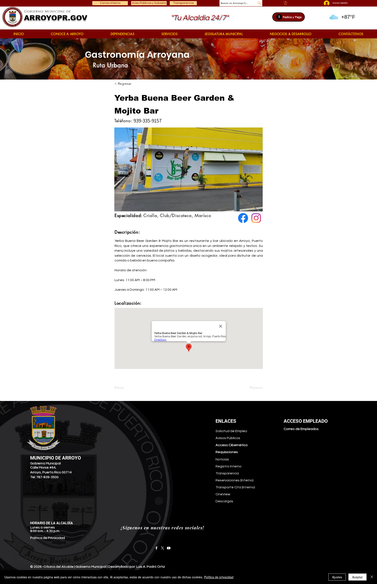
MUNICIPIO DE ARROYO (55, 458)
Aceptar (357, 577)
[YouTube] (168, 548)
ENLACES (226, 421)
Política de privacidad (218, 577)
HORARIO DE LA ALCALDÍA (51, 523)
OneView (223, 494)
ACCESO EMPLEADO (306, 421)
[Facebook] (156, 548)
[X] (162, 548)
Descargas (224, 501)
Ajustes (337, 577)
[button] (67, 33)
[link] (285, 3)
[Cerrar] (371, 577)
